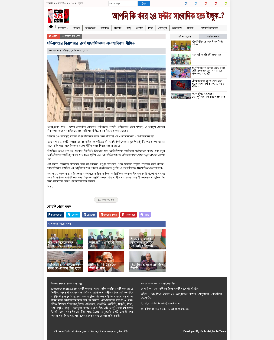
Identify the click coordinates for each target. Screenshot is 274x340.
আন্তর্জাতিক (90, 28)
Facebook (56, 214)
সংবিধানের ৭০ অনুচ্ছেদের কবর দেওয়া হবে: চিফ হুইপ (64, 266)
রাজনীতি (105, 28)
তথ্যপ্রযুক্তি (177, 28)
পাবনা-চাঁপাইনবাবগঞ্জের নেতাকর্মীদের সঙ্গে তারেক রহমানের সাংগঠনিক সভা (208, 96)
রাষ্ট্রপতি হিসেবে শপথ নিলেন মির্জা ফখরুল (61, 244)
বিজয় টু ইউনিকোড (209, 28)
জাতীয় (77, 28)
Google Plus (110, 214)
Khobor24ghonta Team (213, 331)
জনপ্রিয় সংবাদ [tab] (213, 36)
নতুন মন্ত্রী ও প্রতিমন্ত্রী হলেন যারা (105, 244)
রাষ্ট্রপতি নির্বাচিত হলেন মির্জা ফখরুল (103, 266)
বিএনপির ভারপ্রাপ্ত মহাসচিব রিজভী (147, 266)
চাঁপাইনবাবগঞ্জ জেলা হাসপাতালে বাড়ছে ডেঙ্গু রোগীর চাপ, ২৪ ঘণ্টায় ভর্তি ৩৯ (208, 83)
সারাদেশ (62, 28)
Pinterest (129, 214)
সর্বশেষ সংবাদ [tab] (184, 36)
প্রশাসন (139, 28)
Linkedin (90, 214)
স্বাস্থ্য (129, 28)
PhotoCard (108, 199)
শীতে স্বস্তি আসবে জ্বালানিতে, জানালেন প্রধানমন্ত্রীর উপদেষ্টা (142, 242)
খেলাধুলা (162, 28)
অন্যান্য (190, 28)
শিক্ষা (150, 28)
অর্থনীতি (117, 28)
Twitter (74, 214)
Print (146, 214)
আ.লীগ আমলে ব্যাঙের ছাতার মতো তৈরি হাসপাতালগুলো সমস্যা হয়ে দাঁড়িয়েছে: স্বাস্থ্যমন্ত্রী (208, 70)
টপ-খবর (76, 36)
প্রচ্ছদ (54, 36)
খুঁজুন (144, 3)
